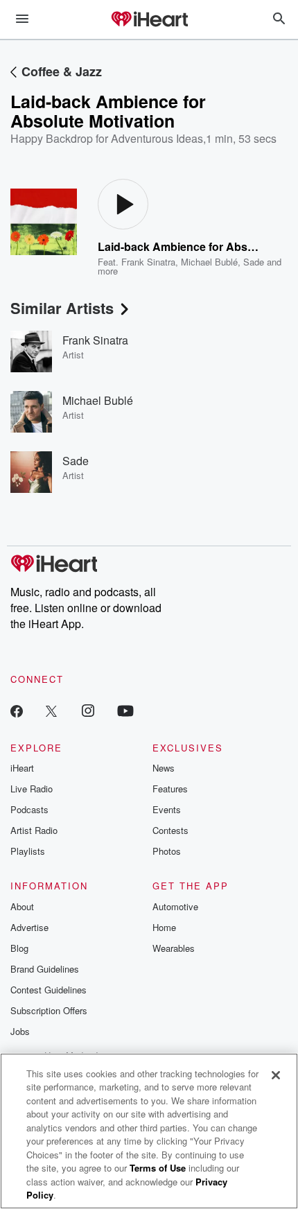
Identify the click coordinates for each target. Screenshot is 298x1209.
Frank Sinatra (148, 261)
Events (166, 809)
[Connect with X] (51, 710)
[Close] (276, 1075)
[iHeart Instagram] (88, 710)
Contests (170, 830)
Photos (166, 851)
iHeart (22, 767)
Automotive (175, 906)
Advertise (29, 927)
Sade (253, 261)
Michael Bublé (209, 261)
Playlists (27, 851)
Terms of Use (158, 1167)
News (163, 767)
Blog (19, 948)
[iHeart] (149, 20)
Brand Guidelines (44, 968)
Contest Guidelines (48, 989)
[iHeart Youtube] (125, 710)
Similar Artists (62, 308)
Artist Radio (34, 830)
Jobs (20, 1031)
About (22, 906)
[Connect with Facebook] (16, 710)
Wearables (173, 948)
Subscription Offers (48, 1010)
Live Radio (31, 788)
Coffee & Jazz (61, 71)
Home (164, 927)
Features (170, 788)
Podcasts (29, 809)
